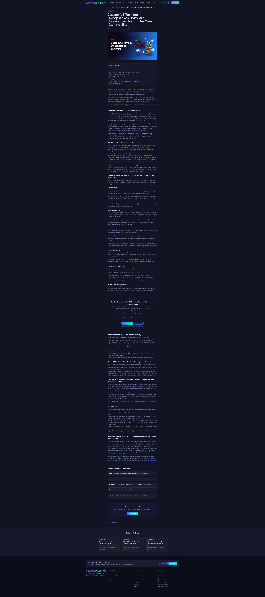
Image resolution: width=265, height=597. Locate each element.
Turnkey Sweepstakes (162, 575)
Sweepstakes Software (162, 573)
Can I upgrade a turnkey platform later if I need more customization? (128, 479)
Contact (135, 586)
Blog (154, 2)
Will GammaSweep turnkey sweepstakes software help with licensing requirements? (128, 495)
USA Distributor (160, 578)
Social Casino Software (162, 584)
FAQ (158, 2)
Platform (112, 2)
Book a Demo (175, 2)
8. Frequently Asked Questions (116, 83)
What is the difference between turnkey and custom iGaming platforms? (129, 473)
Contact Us (164, 2)
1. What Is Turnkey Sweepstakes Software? (118, 67)
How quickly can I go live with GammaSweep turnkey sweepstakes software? (130, 484)
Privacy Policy (137, 582)
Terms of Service (137, 584)
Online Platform (160, 576)
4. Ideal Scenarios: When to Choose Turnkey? (119, 74)
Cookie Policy (136, 580)
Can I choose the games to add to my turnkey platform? (124, 489)
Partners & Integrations (115, 575)
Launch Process (113, 576)
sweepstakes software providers (120, 235)
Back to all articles (113, 522)
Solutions (136, 2)
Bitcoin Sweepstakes (162, 580)
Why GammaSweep (120, 2)
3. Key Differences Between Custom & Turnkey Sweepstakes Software (124, 72)
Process (148, 2)
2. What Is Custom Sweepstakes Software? (118, 70)
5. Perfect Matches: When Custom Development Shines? (121, 76)
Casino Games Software (162, 586)
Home (109, 7)
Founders (129, 2)
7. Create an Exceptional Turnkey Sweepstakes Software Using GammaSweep (126, 81)
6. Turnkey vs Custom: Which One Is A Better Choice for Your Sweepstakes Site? (126, 79)
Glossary (111, 580)
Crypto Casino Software (162, 582)
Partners (142, 2)
